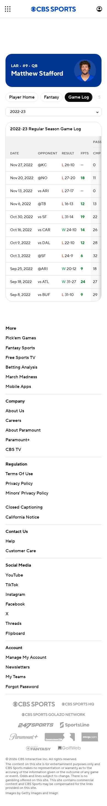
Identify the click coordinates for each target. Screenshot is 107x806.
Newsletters (17, 667)
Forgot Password (22, 686)
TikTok (11, 585)
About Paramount (23, 430)
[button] (7, 9)
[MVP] (89, 735)
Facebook (15, 604)
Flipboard (15, 633)
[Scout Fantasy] (38, 748)
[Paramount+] (23, 735)
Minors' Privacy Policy (26, 493)
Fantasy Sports (20, 348)
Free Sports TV (20, 357)
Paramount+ (17, 440)
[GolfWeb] (69, 748)
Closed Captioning (24, 507)
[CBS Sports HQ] (78, 703)
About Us (14, 411)
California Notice (22, 517)
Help (10, 541)
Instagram (15, 594)
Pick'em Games (20, 338)
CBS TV (13, 449)
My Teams (15, 677)
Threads (13, 623)
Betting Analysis (21, 367)
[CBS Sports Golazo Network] (53, 714)
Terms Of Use (19, 474)
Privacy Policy (19, 483)
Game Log (78, 97)
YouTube (14, 575)
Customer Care (20, 551)
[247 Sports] (36, 724)
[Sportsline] (74, 724)
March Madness (21, 377)
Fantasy (51, 97)
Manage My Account (25, 657)
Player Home (22, 97)
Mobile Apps (18, 386)
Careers (13, 420)
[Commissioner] (60, 735)
